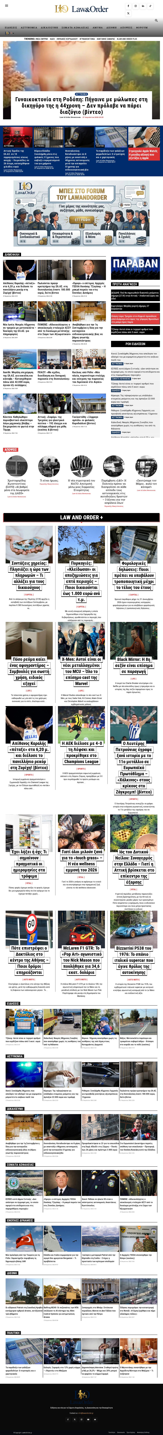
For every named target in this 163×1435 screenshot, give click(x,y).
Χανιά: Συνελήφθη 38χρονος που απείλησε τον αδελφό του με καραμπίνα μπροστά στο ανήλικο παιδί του (134, 356)
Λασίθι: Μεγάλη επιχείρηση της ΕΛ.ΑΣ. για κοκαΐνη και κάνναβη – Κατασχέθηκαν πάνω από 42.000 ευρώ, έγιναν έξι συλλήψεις (18, 379)
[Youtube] (88, 1419)
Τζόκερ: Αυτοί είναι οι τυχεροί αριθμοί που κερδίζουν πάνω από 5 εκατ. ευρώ (132, 331)
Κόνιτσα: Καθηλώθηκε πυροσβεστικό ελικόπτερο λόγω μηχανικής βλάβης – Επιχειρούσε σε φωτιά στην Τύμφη (18, 423)
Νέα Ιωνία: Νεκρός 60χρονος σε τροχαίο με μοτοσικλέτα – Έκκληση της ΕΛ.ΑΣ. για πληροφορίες (19, 329)
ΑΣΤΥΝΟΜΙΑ (81, 94)
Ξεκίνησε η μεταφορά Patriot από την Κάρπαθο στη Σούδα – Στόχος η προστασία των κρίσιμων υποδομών (98, 1258)
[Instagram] (136, 6)
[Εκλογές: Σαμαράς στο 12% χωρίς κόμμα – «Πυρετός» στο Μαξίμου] (62, 1351)
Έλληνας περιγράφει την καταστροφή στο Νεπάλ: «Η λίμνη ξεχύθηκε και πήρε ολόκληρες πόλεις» (137, 1310)
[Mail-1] (95, 1419)
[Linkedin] (143, 6)
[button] (156, 21)
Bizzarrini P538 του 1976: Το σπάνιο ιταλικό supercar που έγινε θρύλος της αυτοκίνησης (133, 960)
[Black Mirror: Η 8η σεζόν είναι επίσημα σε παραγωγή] (133, 641)
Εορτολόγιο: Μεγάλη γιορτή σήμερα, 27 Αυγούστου (130, 307)
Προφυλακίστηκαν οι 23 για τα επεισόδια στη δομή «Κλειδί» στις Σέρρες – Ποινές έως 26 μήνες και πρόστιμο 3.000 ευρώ (100, 1146)
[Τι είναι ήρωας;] (49, 466)
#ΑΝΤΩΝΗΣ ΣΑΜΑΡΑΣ (106, 39)
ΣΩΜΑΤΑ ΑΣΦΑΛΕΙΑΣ (121, 379)
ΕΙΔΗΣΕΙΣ (116, 390)
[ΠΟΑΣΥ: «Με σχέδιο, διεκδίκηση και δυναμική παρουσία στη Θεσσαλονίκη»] (54, 359)
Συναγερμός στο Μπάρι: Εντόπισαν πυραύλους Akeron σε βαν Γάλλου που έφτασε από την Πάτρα (99, 1310)
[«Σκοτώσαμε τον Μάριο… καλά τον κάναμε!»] (146, 466)
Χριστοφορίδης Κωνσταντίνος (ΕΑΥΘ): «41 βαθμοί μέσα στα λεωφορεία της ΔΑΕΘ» (16, 487)
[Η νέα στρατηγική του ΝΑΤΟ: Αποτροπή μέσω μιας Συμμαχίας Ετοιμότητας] (81, 466)
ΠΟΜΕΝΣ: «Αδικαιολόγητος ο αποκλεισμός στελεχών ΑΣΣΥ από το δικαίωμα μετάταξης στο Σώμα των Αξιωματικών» (54, 329)
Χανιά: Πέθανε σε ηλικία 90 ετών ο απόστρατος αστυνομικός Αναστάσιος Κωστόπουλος (99, 1202)
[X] (128, 14)
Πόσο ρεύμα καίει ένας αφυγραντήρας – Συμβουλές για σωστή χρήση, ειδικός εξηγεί (29, 671)
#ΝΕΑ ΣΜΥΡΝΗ (42, 39)
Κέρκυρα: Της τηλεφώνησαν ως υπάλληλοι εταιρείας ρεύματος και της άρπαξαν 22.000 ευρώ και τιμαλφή (133, 398)
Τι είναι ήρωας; (49, 480)
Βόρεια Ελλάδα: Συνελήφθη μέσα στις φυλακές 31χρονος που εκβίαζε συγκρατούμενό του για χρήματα (47, 157)
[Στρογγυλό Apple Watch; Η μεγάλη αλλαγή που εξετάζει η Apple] (144, 137)
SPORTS (28, 775)
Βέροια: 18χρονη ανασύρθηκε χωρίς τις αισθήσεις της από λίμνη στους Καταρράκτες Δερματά (99, 1041)
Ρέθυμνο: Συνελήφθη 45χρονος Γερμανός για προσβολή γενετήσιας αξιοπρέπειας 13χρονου (100, 1093)
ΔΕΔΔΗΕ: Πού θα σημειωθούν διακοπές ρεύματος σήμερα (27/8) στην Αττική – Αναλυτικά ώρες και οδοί (135, 295)
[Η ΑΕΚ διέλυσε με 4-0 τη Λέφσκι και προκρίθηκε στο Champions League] (81, 725)
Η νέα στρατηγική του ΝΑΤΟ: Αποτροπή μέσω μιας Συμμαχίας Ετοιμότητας (81, 485)
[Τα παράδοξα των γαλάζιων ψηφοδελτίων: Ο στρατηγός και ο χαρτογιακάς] (111, 137)
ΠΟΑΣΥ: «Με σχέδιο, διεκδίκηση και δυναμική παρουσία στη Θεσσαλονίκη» (54, 375)
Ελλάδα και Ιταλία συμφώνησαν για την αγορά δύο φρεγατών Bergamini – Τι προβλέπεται (61, 1258)
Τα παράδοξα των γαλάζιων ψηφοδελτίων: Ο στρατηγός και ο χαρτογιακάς (110, 154)
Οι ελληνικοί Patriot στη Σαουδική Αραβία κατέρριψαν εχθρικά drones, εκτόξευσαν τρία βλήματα (24, 1310)
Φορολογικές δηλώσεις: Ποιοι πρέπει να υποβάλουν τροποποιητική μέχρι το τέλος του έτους (134, 575)
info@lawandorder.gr (85, 1413)
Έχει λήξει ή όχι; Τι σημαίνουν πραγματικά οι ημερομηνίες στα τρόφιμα (29, 864)
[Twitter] (74, 1419)
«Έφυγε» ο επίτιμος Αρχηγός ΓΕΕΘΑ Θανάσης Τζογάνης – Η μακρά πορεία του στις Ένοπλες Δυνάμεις (89, 288)
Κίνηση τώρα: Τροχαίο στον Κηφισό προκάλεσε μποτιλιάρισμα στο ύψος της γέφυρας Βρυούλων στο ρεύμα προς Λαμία (135, 319)
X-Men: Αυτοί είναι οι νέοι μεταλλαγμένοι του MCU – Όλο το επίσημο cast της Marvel (81, 671)
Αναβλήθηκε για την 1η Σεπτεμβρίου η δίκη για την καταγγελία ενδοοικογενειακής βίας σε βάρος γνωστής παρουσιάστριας (87, 332)
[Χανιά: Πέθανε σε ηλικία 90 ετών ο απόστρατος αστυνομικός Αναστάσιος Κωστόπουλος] (100, 1183)
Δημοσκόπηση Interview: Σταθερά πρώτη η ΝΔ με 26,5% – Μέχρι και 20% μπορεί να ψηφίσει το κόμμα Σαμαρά (100, 1370)
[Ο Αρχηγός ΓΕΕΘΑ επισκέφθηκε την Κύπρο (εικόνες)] (138, 1239)
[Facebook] (128, 6)
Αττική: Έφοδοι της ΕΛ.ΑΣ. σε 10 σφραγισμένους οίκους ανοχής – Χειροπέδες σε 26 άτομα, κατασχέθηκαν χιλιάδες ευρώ (17, 158)
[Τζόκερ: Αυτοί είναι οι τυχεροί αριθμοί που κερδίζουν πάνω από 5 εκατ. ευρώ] (24, 1022)
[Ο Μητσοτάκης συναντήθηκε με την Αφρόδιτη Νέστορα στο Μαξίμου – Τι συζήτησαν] (138, 1351)
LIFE (131, 146)
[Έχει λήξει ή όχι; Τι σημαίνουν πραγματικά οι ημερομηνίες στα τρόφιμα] (29, 833)
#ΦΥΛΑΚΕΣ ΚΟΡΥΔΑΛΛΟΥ (67, 39)
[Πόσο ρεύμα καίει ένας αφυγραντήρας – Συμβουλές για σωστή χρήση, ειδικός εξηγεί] (29, 641)
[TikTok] (150, 6)
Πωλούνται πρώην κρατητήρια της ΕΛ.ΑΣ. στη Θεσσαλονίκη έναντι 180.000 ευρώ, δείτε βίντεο (54, 288)
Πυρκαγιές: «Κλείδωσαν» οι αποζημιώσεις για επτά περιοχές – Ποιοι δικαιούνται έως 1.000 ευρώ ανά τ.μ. (81, 581)
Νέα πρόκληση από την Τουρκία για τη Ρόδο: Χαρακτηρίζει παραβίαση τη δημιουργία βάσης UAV (23, 1258)
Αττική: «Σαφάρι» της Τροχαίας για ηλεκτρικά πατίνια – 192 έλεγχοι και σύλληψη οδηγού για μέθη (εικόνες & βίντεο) (52, 423)
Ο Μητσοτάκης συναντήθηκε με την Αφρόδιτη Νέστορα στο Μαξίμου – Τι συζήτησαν (136, 1370)
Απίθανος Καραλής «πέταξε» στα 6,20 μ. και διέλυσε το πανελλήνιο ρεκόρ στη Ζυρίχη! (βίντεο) (19, 288)
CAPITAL (29, 595)
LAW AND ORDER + (81, 517)
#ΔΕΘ (52, 39)
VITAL (28, 883)
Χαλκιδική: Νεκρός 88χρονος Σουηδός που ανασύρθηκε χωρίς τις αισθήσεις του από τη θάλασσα (133, 425)
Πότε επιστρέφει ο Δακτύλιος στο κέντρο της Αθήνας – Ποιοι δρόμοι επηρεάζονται (29, 960)
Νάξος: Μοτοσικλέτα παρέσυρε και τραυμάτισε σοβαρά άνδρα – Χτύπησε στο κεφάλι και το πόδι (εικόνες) (137, 1041)
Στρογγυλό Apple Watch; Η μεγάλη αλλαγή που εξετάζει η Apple (143, 154)
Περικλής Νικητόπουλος (49, 484)
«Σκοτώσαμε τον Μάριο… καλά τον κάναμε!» (146, 483)
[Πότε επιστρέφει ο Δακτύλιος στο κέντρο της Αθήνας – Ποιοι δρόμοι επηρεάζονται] (29, 929)
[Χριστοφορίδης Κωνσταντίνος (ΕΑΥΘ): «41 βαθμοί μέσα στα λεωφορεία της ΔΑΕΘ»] (17, 466)
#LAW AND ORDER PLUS (127, 39)
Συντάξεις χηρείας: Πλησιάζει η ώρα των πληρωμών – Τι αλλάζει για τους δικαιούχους (29, 575)
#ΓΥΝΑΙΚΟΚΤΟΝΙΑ (87, 39)
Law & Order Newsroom (13, 170)
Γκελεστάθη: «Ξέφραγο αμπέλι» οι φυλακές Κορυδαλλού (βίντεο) (85, 420)
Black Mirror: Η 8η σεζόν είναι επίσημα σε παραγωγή (134, 665)
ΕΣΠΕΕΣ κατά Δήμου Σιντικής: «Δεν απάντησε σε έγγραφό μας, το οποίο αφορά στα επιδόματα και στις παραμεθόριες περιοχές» (135, 371)
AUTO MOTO (29, 980)
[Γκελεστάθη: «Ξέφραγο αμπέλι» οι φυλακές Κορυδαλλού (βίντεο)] (89, 404)
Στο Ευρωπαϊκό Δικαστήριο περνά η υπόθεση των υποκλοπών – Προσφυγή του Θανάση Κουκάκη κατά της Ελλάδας (137, 1146)
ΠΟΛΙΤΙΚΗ (100, 146)
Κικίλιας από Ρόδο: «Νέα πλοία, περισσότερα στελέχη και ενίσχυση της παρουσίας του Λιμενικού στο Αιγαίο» (88, 377)
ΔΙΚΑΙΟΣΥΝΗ (70, 146)
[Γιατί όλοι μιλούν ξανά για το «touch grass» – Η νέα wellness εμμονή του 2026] (81, 833)
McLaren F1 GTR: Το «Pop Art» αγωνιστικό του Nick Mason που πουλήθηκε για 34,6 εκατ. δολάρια (82, 960)
